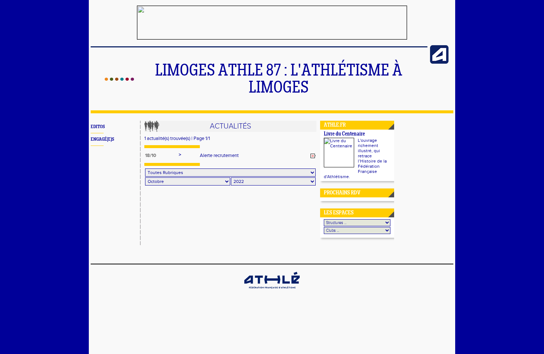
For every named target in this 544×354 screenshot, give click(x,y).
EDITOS (98, 126)
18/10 (150, 155)
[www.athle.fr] (439, 62)
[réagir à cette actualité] (313, 156)
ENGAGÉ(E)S (102, 139)
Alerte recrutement (219, 155)
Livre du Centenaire (344, 134)
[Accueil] (119, 79)
